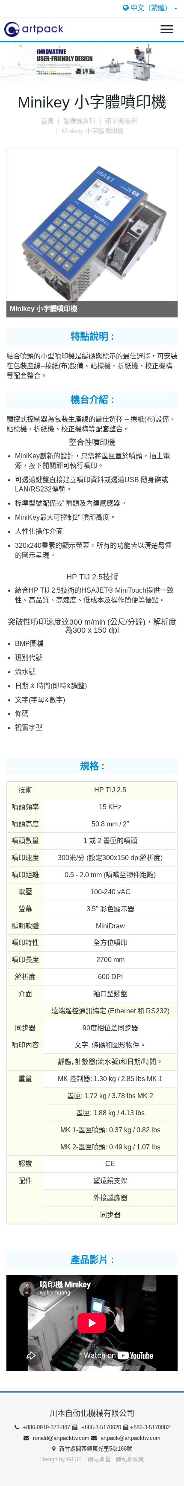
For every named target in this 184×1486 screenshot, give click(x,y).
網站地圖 (100, 1459)
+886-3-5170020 (101, 1427)
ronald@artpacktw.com (61, 1438)
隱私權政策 (130, 1459)
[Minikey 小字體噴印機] (92, 233)
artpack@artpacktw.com (129, 1438)
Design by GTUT (61, 1459)
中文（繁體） (151, 8)
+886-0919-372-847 (46, 1427)
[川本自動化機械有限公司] (31, 28)
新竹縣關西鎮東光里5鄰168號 (94, 1448)
